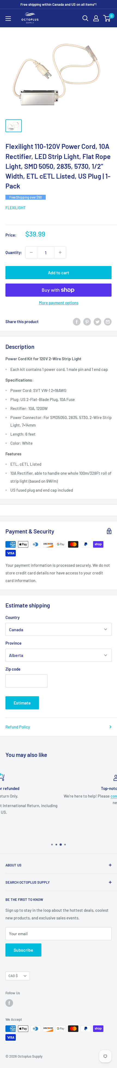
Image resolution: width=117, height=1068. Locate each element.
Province (13, 643)
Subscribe (23, 949)
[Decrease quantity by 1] (31, 252)
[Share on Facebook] (77, 321)
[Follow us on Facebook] (9, 1003)
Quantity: (13, 252)
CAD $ (13, 975)
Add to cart (58, 272)
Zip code (12, 668)
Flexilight (15, 207)
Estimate (22, 702)
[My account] (96, 18)
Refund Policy (17, 726)
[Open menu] (8, 18)
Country (12, 617)
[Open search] (85, 18)
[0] (107, 18)
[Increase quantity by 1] (60, 252)
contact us (65, 795)
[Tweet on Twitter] (97, 321)
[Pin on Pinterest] (87, 321)
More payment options (58, 302)
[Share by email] (108, 321)
